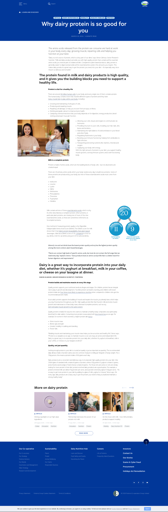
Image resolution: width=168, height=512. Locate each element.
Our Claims (48, 462)
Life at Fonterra (101, 453)
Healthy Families (98, 18)
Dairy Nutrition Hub (79, 449)
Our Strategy (23, 456)
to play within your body (69, 99)
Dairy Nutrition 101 (71, 18)
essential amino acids (74, 210)
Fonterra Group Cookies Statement (44, 493)
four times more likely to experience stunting (75, 292)
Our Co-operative (26, 449)
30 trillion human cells (68, 94)
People (47, 456)
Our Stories (128, 458)
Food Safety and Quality (78, 456)
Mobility (84, 18)
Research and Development (27, 471)
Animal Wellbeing (50, 459)
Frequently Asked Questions (105, 456)
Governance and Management (28, 465)
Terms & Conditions (65, 493)
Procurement (128, 467)
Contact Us (127, 453)
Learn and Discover (77, 453)
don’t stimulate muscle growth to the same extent (65, 307)
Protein (110, 18)
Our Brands (22, 462)
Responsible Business (51, 465)
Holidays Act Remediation (134, 471)
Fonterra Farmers (24, 459)
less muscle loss (100, 314)
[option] (49, 410)
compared (79, 233)
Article (57, 18)
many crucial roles (54, 99)
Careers (100, 449)
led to (90, 317)
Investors (127, 449)
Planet (47, 453)
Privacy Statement (24, 493)
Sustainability (51, 449)
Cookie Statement (117, 509)
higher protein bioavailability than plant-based (74, 231)
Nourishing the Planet (77, 459)
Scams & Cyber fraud (132, 462)
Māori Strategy (23, 468)
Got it (147, 509)
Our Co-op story (24, 453)
